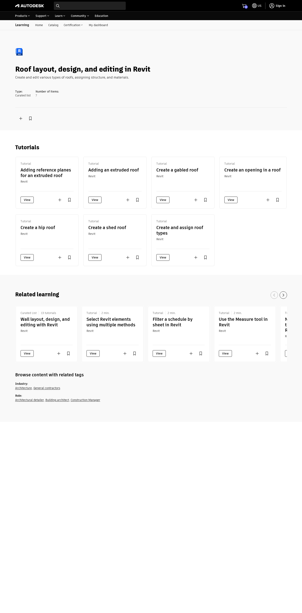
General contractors (46, 388)
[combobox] (90, 6)
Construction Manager (85, 400)
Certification (72, 25)
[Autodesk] (29, 6)
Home (39, 25)
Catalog (53, 25)
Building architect (57, 400)
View (27, 200)
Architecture (23, 388)
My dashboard (98, 25)
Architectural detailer (29, 400)
